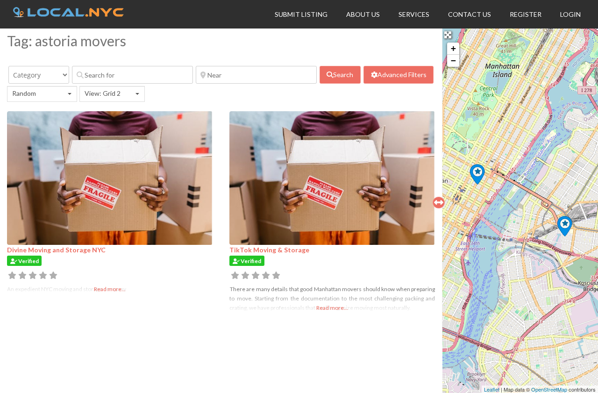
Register (525, 14)
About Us (363, 14)
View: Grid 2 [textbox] (103, 93)
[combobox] (42, 94)
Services (414, 14)
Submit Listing (301, 14)
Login (570, 14)
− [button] (453, 60)
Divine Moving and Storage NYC (56, 250)
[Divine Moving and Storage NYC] (477, 174)
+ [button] (453, 48)
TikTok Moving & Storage (269, 250)
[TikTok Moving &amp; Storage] (564, 226)
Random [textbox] (24, 93)
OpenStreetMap (549, 389)
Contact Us (469, 14)
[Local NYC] (68, 14)
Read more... (332, 307)
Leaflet (491, 389)
